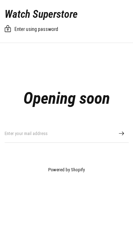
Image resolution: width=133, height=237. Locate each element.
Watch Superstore (41, 14)
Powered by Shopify (66, 169)
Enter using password (36, 29)
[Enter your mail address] (122, 133)
